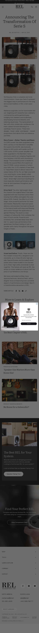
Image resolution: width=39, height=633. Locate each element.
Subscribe (28, 323)
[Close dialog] (37, 304)
